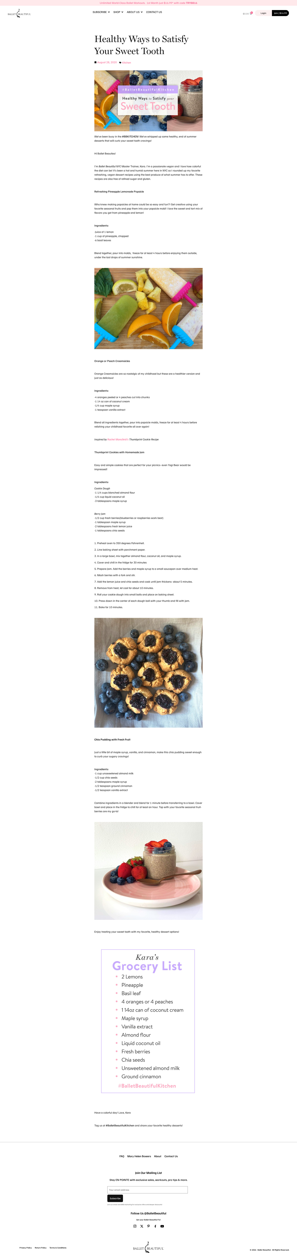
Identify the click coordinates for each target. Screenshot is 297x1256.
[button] (194, 570)
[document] (148, 628)
